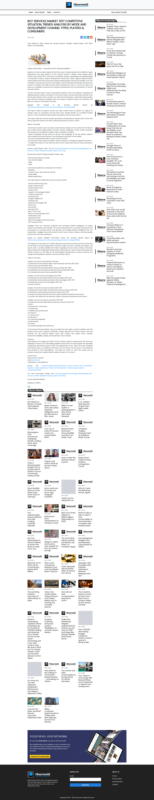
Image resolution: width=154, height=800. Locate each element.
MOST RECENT (40, 12)
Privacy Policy (117, 779)
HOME (31, 12)
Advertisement (117, 782)
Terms (114, 776)
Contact (115, 784)
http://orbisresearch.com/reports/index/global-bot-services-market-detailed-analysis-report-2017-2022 (60, 150)
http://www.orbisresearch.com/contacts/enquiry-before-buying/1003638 (54, 240)
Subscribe (85, 785)
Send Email (35, 360)
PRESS (49, 12)
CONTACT (56, 12)
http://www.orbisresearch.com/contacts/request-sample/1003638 (51, 107)
